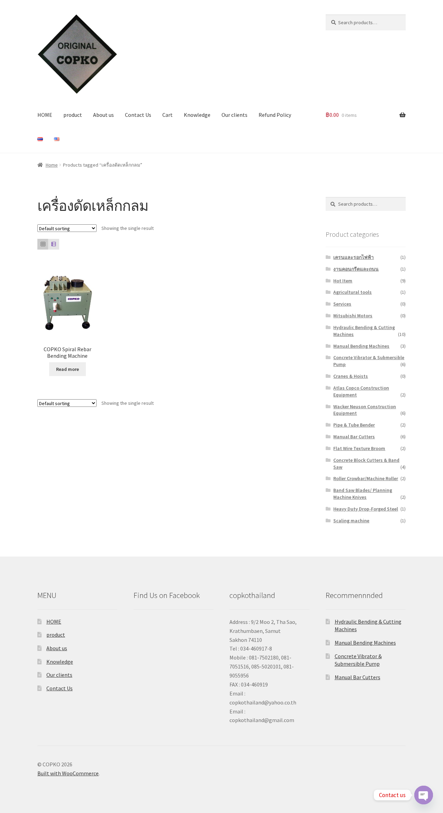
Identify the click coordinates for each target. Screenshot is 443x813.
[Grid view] (42, 244)
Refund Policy (275, 114)
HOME (44, 114)
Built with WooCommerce (68, 773)
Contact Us (138, 114)
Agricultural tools (352, 292)
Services (342, 304)
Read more (67, 369)
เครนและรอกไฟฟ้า (353, 257)
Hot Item (342, 281)
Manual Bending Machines (361, 346)
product (72, 114)
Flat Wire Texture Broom (359, 448)
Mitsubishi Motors (352, 315)
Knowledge (197, 114)
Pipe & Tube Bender (354, 425)
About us (103, 114)
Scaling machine (351, 520)
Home (52, 165)
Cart (167, 114)
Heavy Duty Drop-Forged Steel (365, 509)
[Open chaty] (423, 795)
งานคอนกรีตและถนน (356, 269)
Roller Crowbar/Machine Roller (365, 478)
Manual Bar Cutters (354, 436)
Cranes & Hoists (350, 376)
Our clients (234, 114)
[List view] (53, 244)
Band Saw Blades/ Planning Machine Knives (362, 493)
